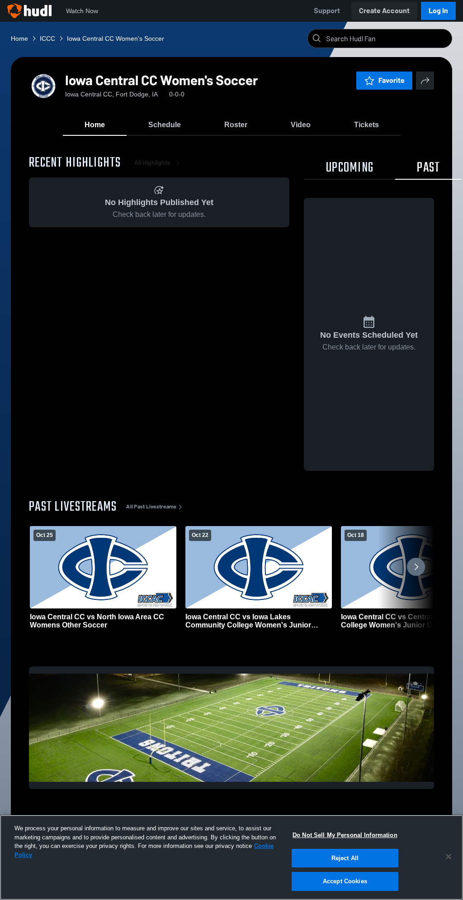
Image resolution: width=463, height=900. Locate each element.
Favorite (391, 80)
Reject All (345, 858)
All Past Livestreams (151, 506)
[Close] (448, 856)
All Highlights (152, 163)
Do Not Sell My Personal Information (345, 835)
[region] (231, 857)
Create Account (384, 11)
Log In (438, 11)
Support (327, 11)
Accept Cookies (345, 881)
